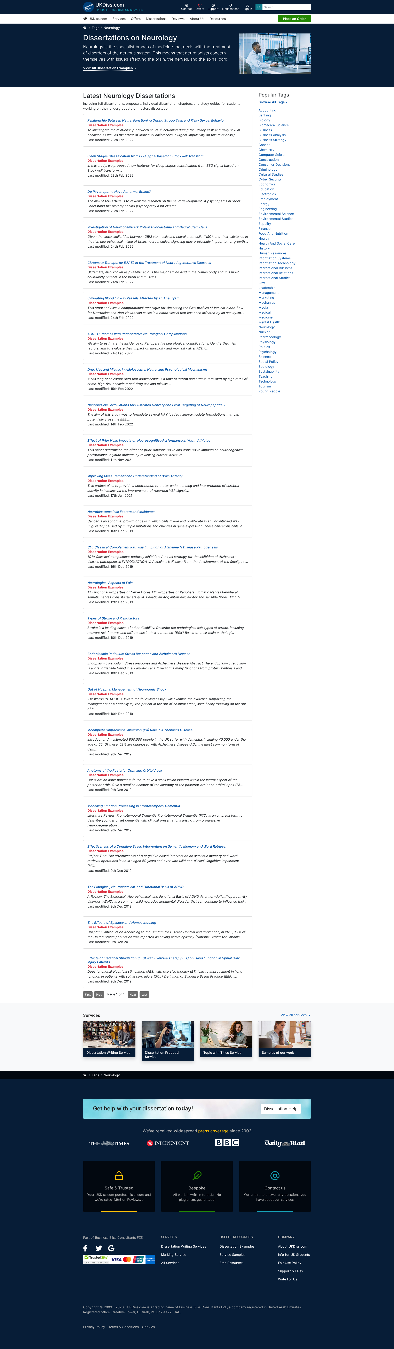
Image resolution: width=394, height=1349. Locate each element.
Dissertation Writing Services (183, 1246)
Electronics (267, 194)
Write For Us (287, 1279)
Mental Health (269, 322)
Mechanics (267, 302)
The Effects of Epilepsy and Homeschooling (121, 922)
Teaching (266, 376)
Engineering (268, 209)
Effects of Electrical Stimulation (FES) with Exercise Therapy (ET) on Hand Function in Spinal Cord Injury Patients (163, 960)
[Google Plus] (111, 1248)
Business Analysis (272, 135)
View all (294, 1015)
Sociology (266, 366)
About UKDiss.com (292, 1246)
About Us (197, 19)
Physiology (267, 342)
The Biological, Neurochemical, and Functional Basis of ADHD (135, 887)
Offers (136, 19)
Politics (264, 347)
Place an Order (294, 19)
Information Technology (277, 263)
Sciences (265, 357)
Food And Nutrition (273, 233)
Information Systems (275, 258)
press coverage (213, 1130)
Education (266, 189)
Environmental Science (276, 214)
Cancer (264, 145)
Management (269, 293)
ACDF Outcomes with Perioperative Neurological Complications (137, 334)
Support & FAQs (290, 1271)
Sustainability (269, 371)
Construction (269, 159)
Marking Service (173, 1254)
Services (119, 19)
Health (264, 238)
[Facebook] (87, 1248)
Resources (218, 19)
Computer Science (273, 155)
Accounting (267, 110)
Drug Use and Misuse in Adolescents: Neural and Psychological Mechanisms (147, 369)
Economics (267, 184)
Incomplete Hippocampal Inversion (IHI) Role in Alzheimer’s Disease (139, 730)
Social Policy (268, 362)
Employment (268, 199)
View (108, 68)
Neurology (112, 28)
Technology (268, 381)
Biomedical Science (274, 125)
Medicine (266, 317)
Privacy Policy (94, 1327)
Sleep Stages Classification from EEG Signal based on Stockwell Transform (146, 156)
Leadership (267, 288)
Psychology (268, 352)
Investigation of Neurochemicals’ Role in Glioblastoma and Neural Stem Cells (147, 227)
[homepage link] (85, 28)
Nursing (264, 332)
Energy (264, 204)
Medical (265, 312)
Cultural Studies (271, 174)
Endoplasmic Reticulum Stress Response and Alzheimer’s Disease (138, 654)
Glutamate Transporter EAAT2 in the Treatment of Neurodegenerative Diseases (149, 263)
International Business (275, 268)
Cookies (148, 1327)
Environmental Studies (276, 219)
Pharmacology (270, 337)
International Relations (276, 273)
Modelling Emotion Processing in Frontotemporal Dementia (133, 806)
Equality (265, 224)
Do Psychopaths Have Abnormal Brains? (119, 192)
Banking (265, 115)
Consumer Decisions (274, 164)
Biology (264, 120)
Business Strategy (272, 140)
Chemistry (266, 150)
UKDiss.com (97, 19)
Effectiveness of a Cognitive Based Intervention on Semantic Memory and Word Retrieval (156, 846)
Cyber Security (270, 179)
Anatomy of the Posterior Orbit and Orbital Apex (124, 770)
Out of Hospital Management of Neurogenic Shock (126, 689)
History (264, 248)
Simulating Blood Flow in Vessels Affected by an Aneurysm (133, 298)
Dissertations (156, 19)
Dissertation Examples (237, 1246)
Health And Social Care (277, 243)
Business (265, 130)
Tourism (265, 386)
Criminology (268, 169)
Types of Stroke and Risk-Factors (113, 618)
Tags (95, 28)
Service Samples (232, 1254)
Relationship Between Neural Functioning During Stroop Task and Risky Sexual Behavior (156, 120)
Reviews (178, 19)
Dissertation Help (281, 1108)
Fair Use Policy (289, 1263)
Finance (264, 228)
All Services (170, 1263)
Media (263, 307)
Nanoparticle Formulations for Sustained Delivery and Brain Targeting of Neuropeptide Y (156, 405)
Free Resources (231, 1263)
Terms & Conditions (123, 1327)
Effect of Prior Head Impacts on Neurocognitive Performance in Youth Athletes (148, 440)
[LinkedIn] (99, 1248)
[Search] (258, 7)
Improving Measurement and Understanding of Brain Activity (134, 476)
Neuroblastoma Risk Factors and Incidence (121, 512)
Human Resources (272, 253)
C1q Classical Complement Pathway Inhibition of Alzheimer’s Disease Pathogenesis (152, 547)
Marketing (266, 297)
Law (262, 283)
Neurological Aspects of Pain (110, 583)
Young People (269, 391)
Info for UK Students (294, 1254)
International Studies (274, 278)
